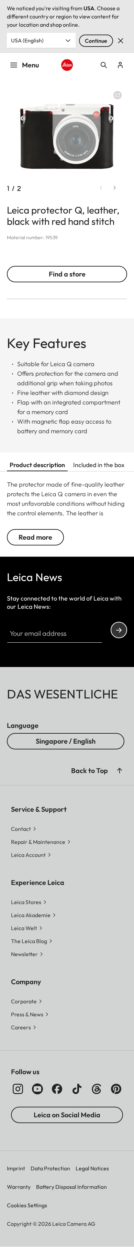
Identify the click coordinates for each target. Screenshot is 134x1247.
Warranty (19, 1186)
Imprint (16, 1168)
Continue (96, 40)
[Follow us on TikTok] (77, 1089)
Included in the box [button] (98, 465)
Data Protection (50, 1168)
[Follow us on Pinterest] (116, 1089)
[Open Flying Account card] (120, 65)
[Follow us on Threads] (96, 1089)
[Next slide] (115, 188)
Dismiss (120, 41)
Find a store (67, 274)
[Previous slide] (101, 188)
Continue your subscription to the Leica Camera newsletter (119, 630)
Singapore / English (66, 741)
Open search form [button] (104, 65)
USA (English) (27, 40)
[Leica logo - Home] (67, 65)
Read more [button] (35, 537)
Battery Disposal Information (71, 1186)
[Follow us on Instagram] (18, 1089)
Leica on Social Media (67, 1114)
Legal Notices (92, 1168)
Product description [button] (37, 465)
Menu (30, 65)
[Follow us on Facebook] (57, 1089)
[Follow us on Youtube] (37, 1089)
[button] (119, 770)
